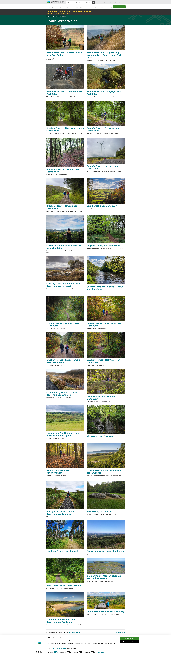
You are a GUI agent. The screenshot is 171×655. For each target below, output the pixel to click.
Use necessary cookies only (129, 641)
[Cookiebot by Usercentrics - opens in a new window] (39, 652)
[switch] (69, 652)
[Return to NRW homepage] (56, 2)
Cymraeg (121, 2)
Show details (101, 652)
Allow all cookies (129, 638)
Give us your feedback (75, 632)
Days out (54, 16)
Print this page (120, 632)
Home (48, 16)
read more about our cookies (59, 648)
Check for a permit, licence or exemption (107, 2)
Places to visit (62, 16)
